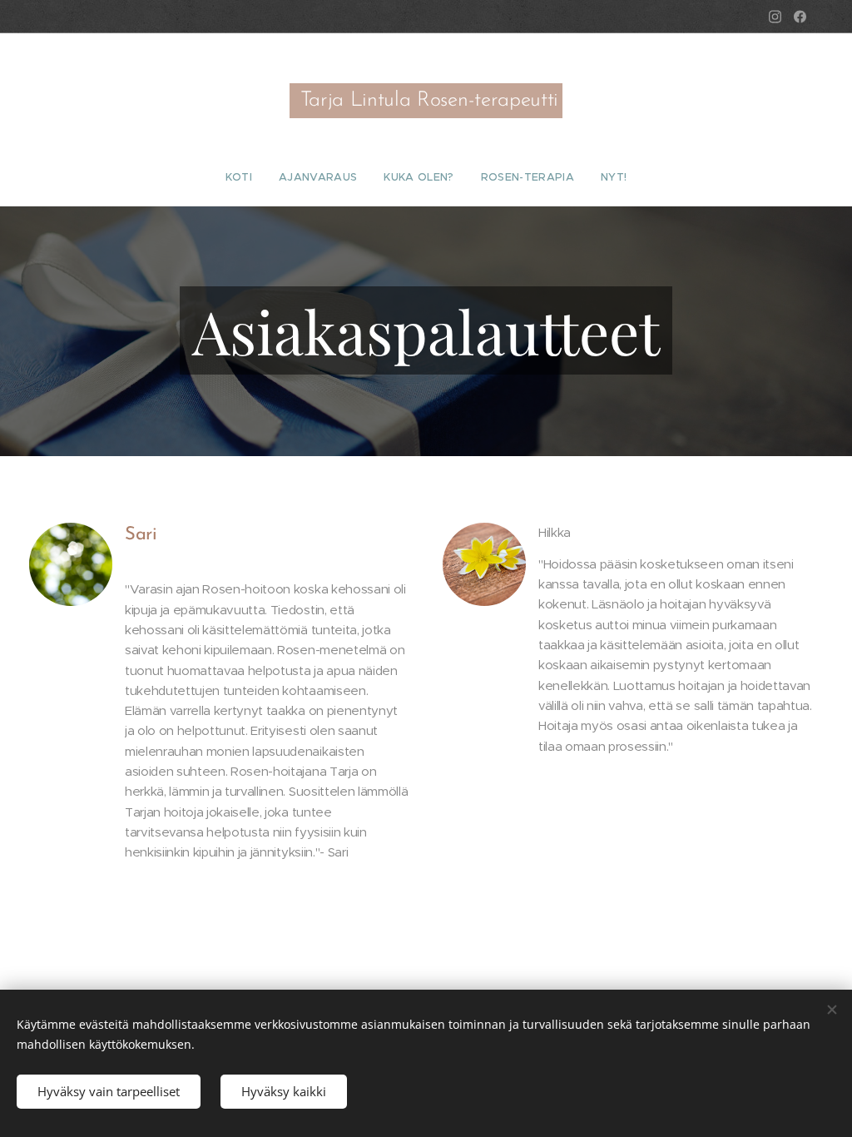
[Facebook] (800, 16)
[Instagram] (775, 16)
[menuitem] (245, 177)
